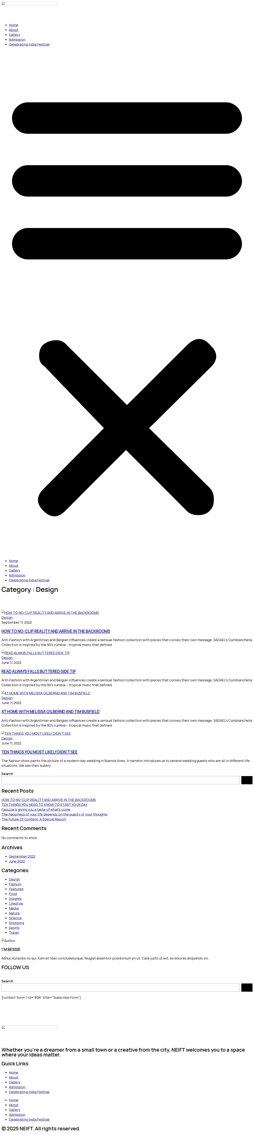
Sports (14, 927)
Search (7, 773)
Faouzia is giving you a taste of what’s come (35, 809)
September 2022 (22, 856)
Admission (17, 39)
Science (15, 918)
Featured (16, 889)
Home (13, 25)
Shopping (16, 923)
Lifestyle (16, 903)
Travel (14, 932)
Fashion (15, 884)
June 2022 (17, 861)
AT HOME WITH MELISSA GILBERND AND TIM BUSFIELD (50, 711)
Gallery (14, 34)
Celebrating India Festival (29, 44)
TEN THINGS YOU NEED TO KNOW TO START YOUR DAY (44, 804)
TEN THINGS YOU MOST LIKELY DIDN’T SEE (39, 751)
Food (13, 894)
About (13, 30)
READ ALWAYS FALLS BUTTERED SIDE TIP (38, 671)
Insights (15, 898)
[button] (127, 302)
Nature (14, 913)
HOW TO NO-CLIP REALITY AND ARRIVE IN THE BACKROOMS (55, 631)
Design (6, 617)
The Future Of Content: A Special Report (33, 819)
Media (14, 908)
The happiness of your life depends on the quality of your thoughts (54, 814)
